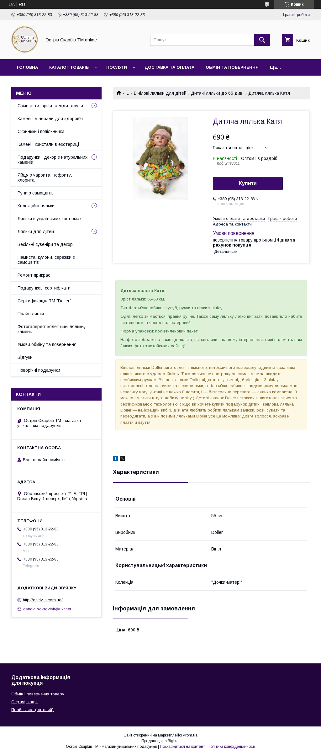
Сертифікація (24, 701)
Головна (27, 67)
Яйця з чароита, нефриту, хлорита (45, 178)
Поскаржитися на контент (182, 746)
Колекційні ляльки (36, 205)
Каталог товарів (69, 67)
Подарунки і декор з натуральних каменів (52, 160)
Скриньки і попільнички (41, 131)
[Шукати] (262, 40)
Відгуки (25, 357)
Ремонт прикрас (34, 275)
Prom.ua (190, 735)
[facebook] (115, 459)
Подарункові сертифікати (44, 287)
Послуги (116, 67)
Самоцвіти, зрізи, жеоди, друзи (50, 105)
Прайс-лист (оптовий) (32, 709)
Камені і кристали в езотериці (48, 144)
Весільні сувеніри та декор (45, 244)
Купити (248, 183)
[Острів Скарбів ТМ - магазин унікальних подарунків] (24, 51)
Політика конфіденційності (231, 746)
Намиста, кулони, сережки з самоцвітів (46, 260)
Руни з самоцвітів (36, 192)
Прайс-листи (31, 313)
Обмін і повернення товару (37, 694)
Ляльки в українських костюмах (50, 218)
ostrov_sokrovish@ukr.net (47, 609)
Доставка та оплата (169, 67)
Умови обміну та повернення (47, 344)
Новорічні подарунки (39, 370)
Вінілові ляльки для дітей (160, 93)
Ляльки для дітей (36, 231)
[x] (122, 459)
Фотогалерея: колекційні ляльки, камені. (51, 329)
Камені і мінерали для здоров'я (50, 118)
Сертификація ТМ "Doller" (44, 300)
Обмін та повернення (232, 67)
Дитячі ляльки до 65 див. (217, 93)
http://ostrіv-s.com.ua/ (43, 600)
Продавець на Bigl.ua (160, 741)
